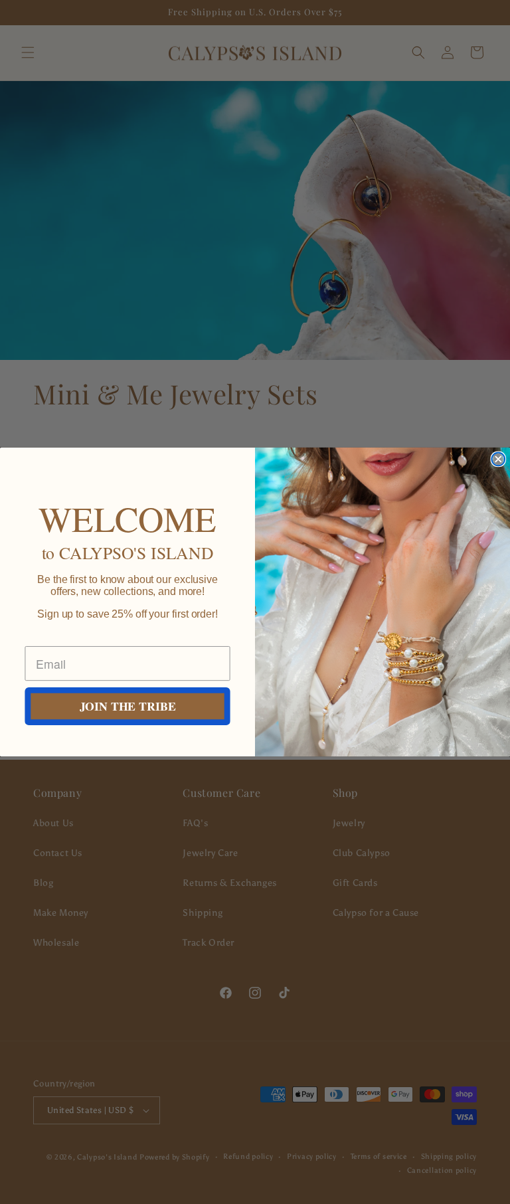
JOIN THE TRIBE (128, 706)
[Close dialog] (498, 459)
